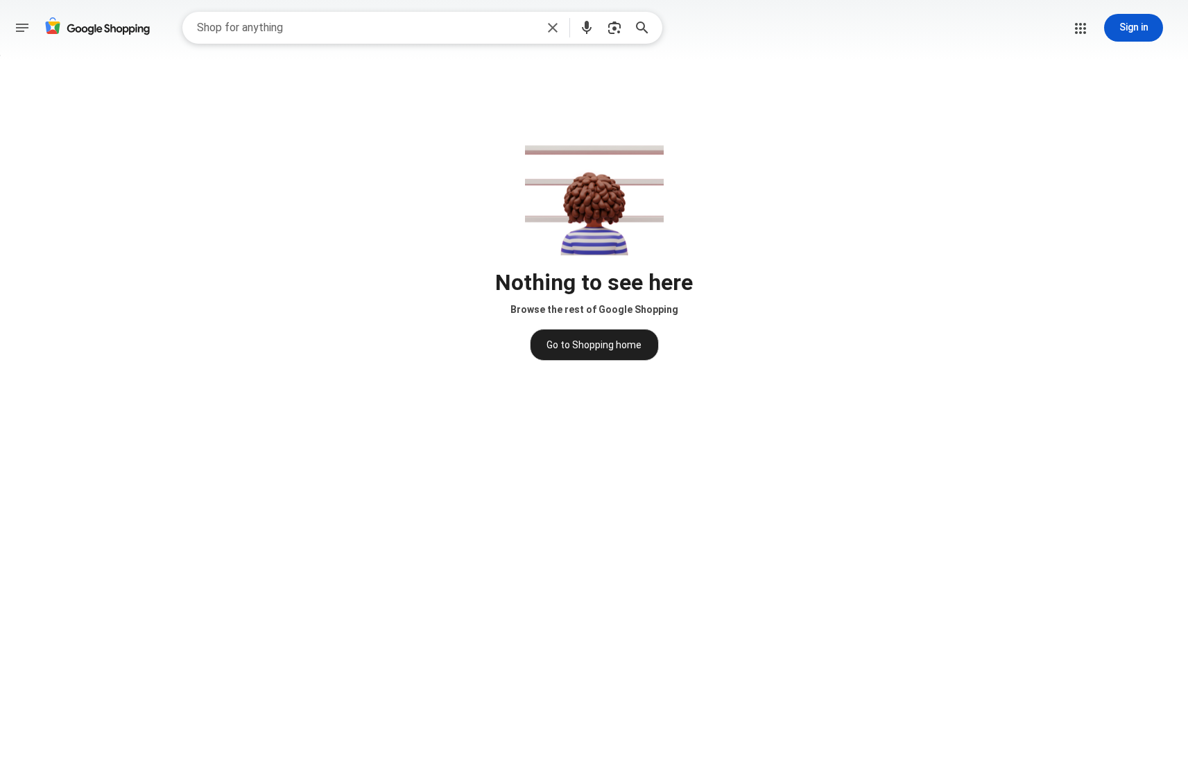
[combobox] (366, 27)
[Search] (646, 27)
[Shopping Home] (97, 28)
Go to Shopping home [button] (594, 344)
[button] (552, 27)
